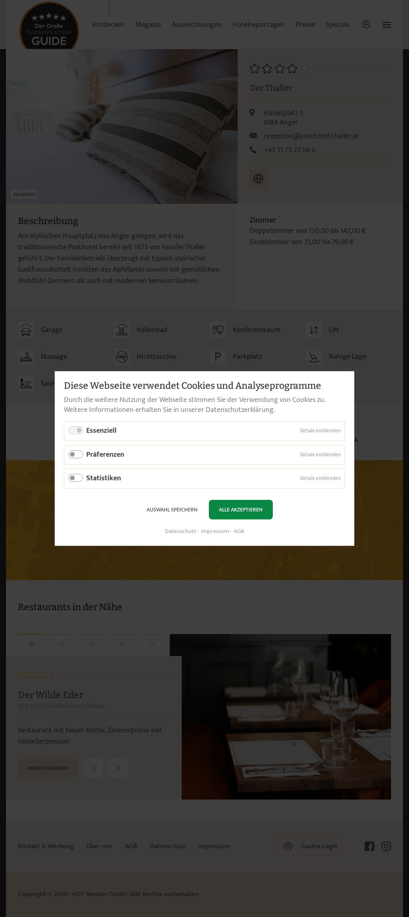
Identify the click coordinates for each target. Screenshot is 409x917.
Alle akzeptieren (240, 509)
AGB (239, 531)
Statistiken (103, 478)
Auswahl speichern (172, 509)
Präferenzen (105, 455)
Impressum (215, 531)
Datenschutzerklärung (240, 410)
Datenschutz (180, 531)
